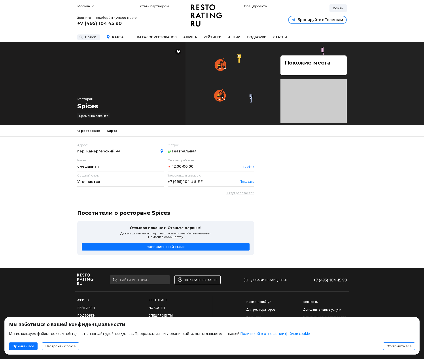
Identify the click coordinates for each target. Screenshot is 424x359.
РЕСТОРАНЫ (158, 300)
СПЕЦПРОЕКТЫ (161, 315)
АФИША (83, 300)
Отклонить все (399, 346)
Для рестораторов (261, 309)
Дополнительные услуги (322, 309)
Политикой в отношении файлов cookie (275, 333)
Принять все (23, 346)
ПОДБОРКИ (86, 315)
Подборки (257, 37)
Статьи (280, 37)
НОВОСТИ (157, 308)
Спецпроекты (255, 6)
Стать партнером (154, 6)
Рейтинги (212, 37)
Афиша (190, 37)
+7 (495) (185, 182)
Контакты (311, 302)
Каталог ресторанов (157, 37)
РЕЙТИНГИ (86, 308)
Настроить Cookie (60, 346)
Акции (234, 37)
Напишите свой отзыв (166, 247)
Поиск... (91, 37)
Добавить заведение (269, 280)
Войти (338, 8)
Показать (246, 182)
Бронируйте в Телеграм (320, 20)
